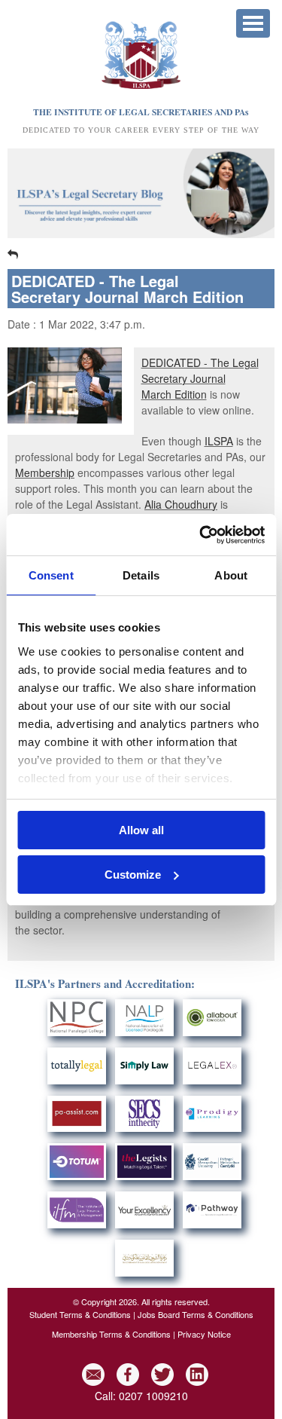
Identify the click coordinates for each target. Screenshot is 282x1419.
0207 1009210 (153, 1395)
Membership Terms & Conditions (111, 1334)
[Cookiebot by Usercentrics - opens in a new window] (201, 535)
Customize (133, 874)
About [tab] (230, 575)
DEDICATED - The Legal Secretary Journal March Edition (200, 378)
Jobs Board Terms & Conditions (195, 1314)
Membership (44, 472)
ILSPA (219, 440)
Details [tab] (141, 575)
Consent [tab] (51, 575)
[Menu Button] (253, 23)
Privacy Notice (204, 1334)
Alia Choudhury (180, 504)
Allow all (141, 830)
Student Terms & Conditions (80, 1314)
